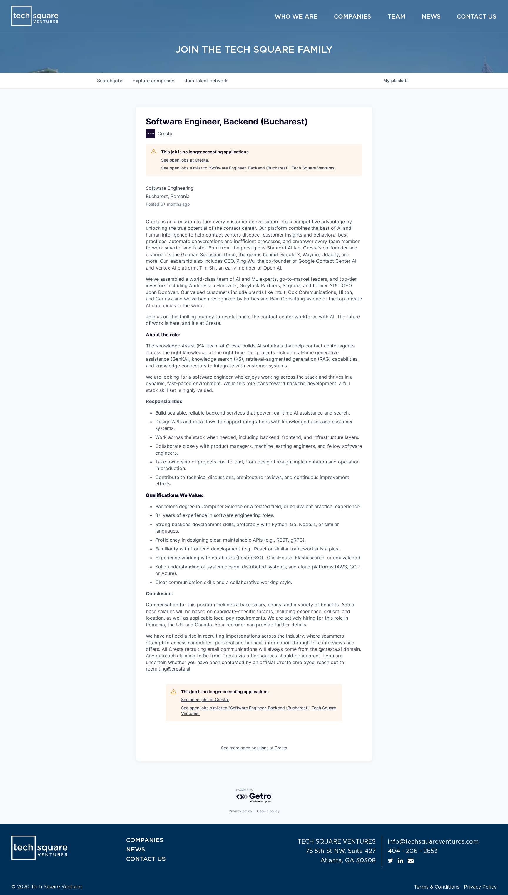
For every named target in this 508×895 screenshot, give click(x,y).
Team (396, 17)
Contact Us (477, 17)
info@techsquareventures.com (433, 842)
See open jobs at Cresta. (185, 159)
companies (154, 81)
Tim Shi (207, 268)
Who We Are (296, 17)
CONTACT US (146, 859)
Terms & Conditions (436, 887)
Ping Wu (245, 261)
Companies (352, 17)
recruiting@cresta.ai (168, 669)
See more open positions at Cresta (254, 747)
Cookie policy (268, 811)
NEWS (135, 850)
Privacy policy (240, 811)
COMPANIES (144, 840)
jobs (110, 81)
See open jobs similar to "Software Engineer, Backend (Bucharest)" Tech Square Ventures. (248, 167)
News (431, 17)
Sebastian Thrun (218, 254)
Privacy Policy (480, 887)
